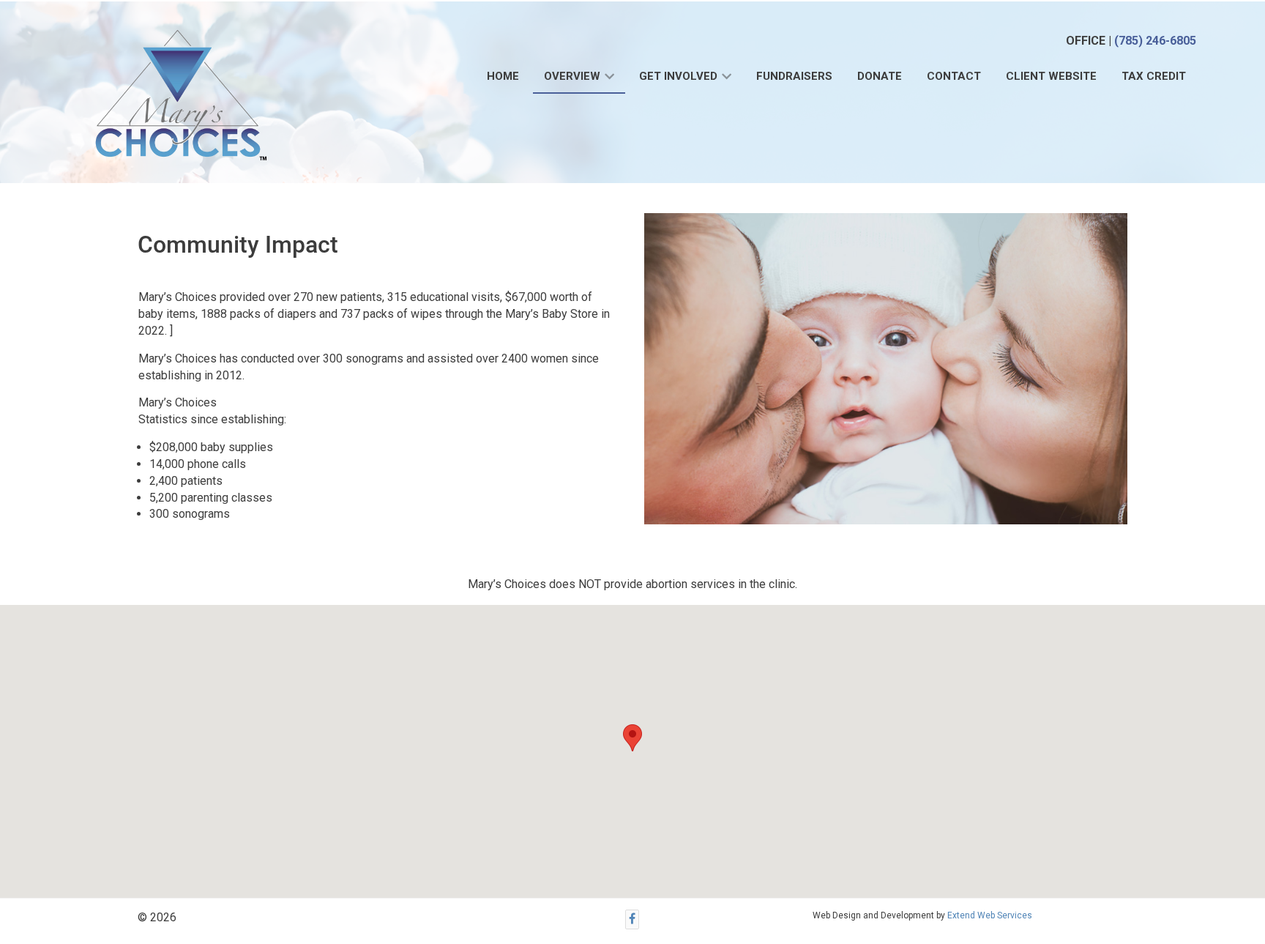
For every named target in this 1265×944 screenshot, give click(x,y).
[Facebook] (632, 919)
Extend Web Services (989, 915)
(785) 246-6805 (1155, 41)
